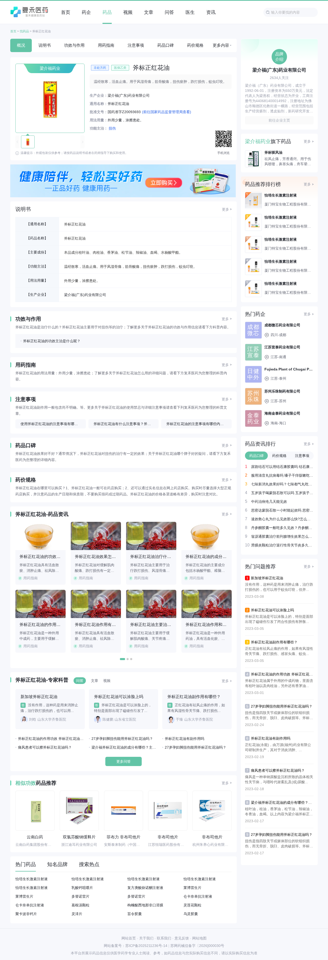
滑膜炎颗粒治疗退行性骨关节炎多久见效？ (282, 545)
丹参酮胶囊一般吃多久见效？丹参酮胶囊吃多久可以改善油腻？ (282, 527)
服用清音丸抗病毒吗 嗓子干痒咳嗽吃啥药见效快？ (282, 475)
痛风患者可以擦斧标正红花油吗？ (45, 747)
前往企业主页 (279, 120)
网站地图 (199, 938)
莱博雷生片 (192, 888)
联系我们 (164, 938)
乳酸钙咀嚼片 (82, 888)
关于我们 (146, 938)
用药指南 (106, 45)
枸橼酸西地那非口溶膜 (145, 905)
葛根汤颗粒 (80, 905)
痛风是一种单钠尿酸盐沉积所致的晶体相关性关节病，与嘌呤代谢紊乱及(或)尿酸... (279, 779)
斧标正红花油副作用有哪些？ (274, 642)
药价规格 (195, 45)
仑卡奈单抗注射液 (197, 896)
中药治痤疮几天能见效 (269, 501)
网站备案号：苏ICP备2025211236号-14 (135, 946)
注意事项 (136, 45)
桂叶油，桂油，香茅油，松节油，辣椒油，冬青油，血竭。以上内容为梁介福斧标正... (279, 811)
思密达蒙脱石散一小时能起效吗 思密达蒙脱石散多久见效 (282, 510)
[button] (122, 659)
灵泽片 (76, 914)
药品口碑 (165, 45)
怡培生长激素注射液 (31, 879)
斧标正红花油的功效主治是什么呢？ (51, 341)
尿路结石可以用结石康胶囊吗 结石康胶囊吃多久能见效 (282, 466)
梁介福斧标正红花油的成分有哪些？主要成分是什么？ (124, 747)
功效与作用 (74, 45)
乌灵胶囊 (190, 914)
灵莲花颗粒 (192, 905)
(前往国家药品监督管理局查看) (166, 112)
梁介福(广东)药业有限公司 (85, 295)
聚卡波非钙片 (26, 914)
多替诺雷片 (80, 896)
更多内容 (221, 45)
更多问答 (123, 761)
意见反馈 (182, 938)
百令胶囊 (134, 914)
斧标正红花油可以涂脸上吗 (272, 610)
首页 (13, 31)
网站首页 (128, 938)
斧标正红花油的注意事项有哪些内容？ (196, 424)
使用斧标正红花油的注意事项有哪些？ (50, 424)
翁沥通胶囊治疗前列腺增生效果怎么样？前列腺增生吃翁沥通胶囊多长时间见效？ (282, 536)
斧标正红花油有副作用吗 (184, 739)
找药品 (24, 31)
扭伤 (112, 128)
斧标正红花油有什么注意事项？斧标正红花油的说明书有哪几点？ (126, 424)
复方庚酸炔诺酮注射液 (145, 888)
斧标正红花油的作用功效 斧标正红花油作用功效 (51, 739)
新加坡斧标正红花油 (267, 578)
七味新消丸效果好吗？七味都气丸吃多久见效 (282, 484)
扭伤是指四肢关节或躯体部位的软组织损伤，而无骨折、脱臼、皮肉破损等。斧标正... (277, 715)
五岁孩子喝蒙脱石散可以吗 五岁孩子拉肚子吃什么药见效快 (282, 493)
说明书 (44, 45)
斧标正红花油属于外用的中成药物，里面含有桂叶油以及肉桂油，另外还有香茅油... (279, 683)
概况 (21, 45)
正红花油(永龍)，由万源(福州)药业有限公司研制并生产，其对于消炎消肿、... (278, 747)
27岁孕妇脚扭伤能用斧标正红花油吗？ (122, 739)
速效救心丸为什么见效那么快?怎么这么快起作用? (282, 519)
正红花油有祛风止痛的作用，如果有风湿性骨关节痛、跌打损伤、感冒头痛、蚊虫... (279, 651)
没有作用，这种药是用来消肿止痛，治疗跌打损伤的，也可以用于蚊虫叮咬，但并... (279, 587)
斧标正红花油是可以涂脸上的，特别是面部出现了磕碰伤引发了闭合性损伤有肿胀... (279, 619)
